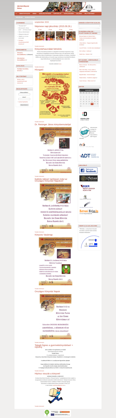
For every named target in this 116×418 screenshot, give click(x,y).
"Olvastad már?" (22, 25)
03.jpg (60, 29)
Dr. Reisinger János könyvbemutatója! (53, 124)
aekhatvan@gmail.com (58, 385)
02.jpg (50, 29)
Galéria (79, 13)
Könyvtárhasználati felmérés (48, 49)
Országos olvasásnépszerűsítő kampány (23, 42)
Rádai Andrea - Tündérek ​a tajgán (87, 77)
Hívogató (39, 69)
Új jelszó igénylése (23, 102)
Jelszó (24, 97)
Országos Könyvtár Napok (47, 291)
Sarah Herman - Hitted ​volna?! (86, 81)
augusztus (89, 90)
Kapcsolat (57, 13)
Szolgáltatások (45, 13)
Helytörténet (89, 13)
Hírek (34, 13)
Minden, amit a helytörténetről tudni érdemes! (22, 81)
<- (16, 13)
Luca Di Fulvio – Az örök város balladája (89, 48)
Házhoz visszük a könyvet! (47, 373)
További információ (39, 46)
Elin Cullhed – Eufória (84, 51)
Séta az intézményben (23, 32)
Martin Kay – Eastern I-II (85, 54)
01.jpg (40, 29)
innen (60, 64)
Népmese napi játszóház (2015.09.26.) (53, 26)
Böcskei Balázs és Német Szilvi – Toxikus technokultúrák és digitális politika (87, 38)
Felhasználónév (24, 92)
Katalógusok (69, 13)
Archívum (19, 17)
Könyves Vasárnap (44, 234)
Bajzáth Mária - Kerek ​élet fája (86, 74)
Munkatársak (30, 17)
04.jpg (70, 29)
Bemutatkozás (24, 13)
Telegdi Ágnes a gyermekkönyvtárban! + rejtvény (54, 346)
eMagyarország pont (23, 34)
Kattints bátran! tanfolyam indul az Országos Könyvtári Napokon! (51, 180)
